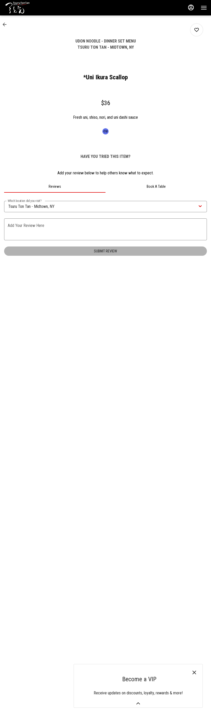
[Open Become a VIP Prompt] (138, 703)
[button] (6, 24)
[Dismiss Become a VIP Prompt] (194, 672)
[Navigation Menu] (203, 7)
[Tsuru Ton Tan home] (27, 7)
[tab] (55, 186)
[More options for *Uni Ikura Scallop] (196, 30)
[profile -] (191, 7)
